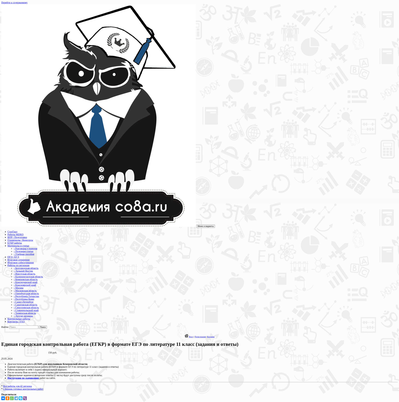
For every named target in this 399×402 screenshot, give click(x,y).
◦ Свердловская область (26, 307)
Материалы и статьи (18, 245)
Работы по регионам (18, 265)
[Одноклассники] (7, 398)
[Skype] (20, 398)
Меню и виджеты (206, 226)
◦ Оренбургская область (26, 293)
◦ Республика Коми (24, 299)
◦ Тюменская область (25, 313)
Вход (191, 337)
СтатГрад (12, 231)
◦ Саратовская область (25, 304)
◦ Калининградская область (28, 276)
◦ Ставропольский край (26, 310)
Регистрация (200, 337)
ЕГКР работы (14, 243)
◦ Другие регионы (23, 316)
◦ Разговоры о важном (25, 248)
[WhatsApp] (12, 398)
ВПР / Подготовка (17, 237)
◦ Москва (18, 288)
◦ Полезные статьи (23, 251)
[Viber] (25, 398)
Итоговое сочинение (18, 259)
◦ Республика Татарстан (26, 296)
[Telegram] (16, 398)
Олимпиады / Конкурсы (20, 240)
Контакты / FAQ (16, 321)
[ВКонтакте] (3, 398)
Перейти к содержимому (14, 2)
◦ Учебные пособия (24, 254)
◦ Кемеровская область (26, 279)
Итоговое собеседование (20, 262)
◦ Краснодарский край (25, 282)
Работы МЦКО (15, 234)
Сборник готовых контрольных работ (23, 389)
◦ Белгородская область (26, 268)
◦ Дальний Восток (23, 271)
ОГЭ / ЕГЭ (13, 257)
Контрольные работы (18, 318)
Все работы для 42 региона (17, 386)
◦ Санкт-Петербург (24, 302)
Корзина (210, 337)
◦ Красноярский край (25, 285)
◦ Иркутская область (24, 273)
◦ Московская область (25, 290)
